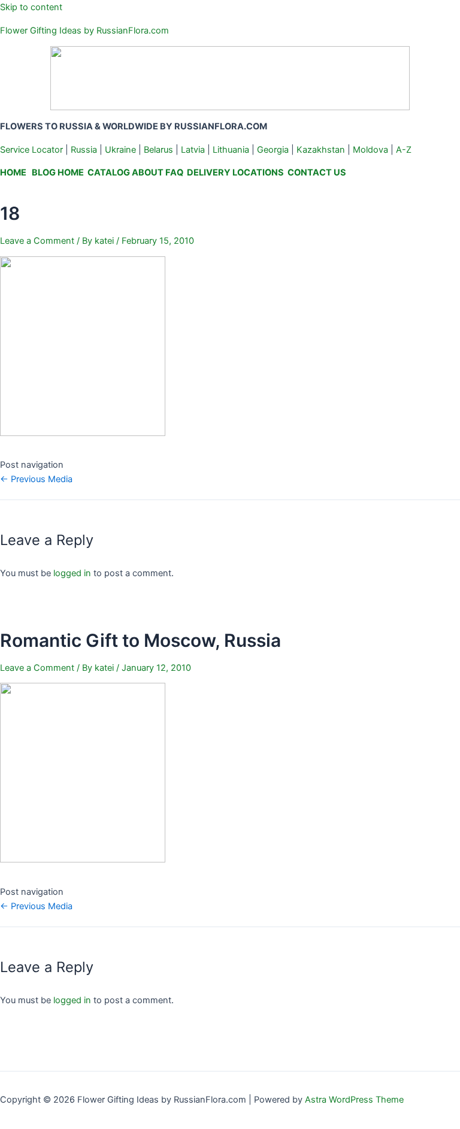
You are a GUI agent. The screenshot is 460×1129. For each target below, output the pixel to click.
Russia (84, 149)
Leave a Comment (37, 240)
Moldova (370, 149)
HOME (13, 172)
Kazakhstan (320, 149)
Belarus (158, 149)
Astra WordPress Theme (354, 1099)
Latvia (193, 149)
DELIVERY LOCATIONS (235, 172)
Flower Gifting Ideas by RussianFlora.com (84, 30)
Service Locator (31, 149)
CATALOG (108, 172)
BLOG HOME (58, 172)
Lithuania (231, 149)
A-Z (403, 149)
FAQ (174, 172)
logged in (72, 573)
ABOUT (148, 172)
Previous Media (36, 479)
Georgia (273, 149)
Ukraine (120, 149)
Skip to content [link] (31, 7)
